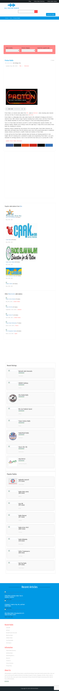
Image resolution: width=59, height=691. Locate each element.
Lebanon (19, 309)
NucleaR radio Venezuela (11, 632)
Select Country (9, 48)
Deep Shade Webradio (11, 323)
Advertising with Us (10, 655)
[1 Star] (5, 63)
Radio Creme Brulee (10, 299)
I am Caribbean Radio (11, 275)
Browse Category (26, 48)
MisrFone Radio (9, 635)
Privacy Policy (9, 665)
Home (6, 18)
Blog (29, 1)
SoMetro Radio (9, 637)
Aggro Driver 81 (9, 315)
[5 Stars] (12, 63)
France (16, 325)
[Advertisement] (29, 32)
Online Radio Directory (39, 1)
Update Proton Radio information (14, 141)
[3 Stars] (8, 63)
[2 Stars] (7, 63)
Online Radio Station (52, 1)
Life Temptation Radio (11, 331)
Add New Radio (50, 14)
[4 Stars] (10, 63)
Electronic (26, 66)
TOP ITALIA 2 (8, 643)
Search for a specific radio (43, 48)
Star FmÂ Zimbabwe (10, 217)
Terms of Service (9, 663)
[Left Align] (36, 11)
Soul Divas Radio (9, 640)
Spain (16, 333)
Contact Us (8, 660)
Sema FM (8, 627)
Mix (11, 18)
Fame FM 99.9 (9, 307)
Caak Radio (8, 239)
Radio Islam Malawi (10, 262)
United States (17, 301)
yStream (8, 630)
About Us (8, 658)
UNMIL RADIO (9, 283)
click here (31, 114)
